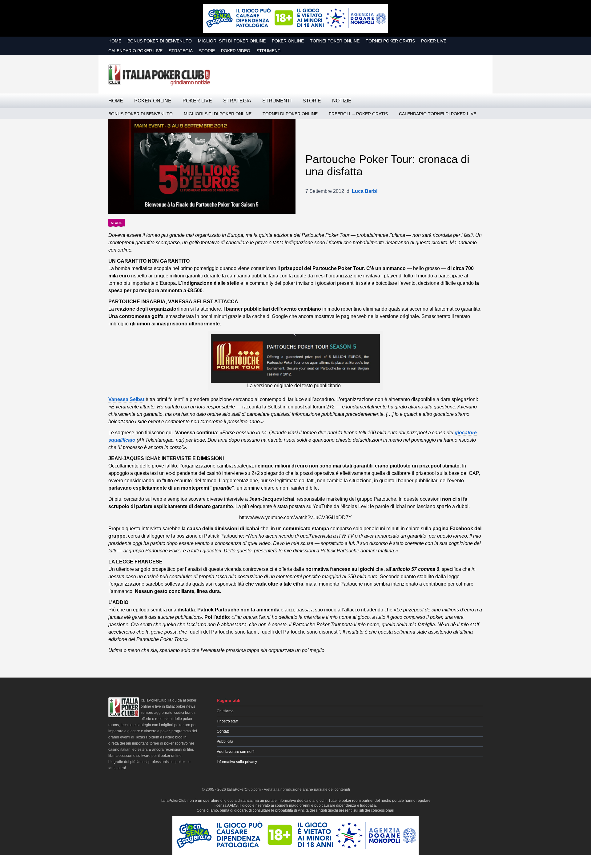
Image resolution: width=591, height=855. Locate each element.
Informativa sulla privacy (237, 762)
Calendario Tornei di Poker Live (437, 113)
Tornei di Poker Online (290, 113)
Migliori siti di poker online (232, 40)
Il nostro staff (227, 721)
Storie (207, 50)
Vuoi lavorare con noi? (236, 752)
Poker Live (433, 40)
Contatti (223, 731)
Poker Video (235, 50)
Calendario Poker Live (135, 50)
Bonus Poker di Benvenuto (159, 40)
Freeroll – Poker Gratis (358, 113)
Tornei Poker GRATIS (390, 40)
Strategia (181, 50)
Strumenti (269, 50)
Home (114, 40)
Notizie (342, 100)
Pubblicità (225, 741)
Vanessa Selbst (126, 399)
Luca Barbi (364, 191)
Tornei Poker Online (335, 40)
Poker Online (288, 40)
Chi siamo (225, 711)
